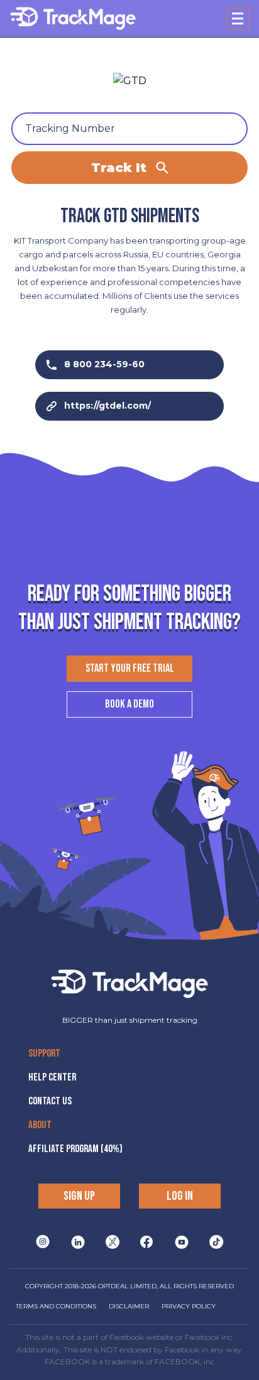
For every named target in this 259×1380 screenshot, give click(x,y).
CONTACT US (50, 1101)
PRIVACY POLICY (189, 1306)
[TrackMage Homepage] (73, 18)
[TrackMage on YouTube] (181, 1242)
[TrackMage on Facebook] (146, 1242)
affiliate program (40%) (75, 1149)
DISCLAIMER (129, 1306)
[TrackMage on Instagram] (42, 1242)
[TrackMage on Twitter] (112, 1242)
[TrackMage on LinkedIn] (77, 1242)
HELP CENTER (52, 1077)
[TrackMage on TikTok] (216, 1242)
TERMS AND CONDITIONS (56, 1306)
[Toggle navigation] (238, 19)
